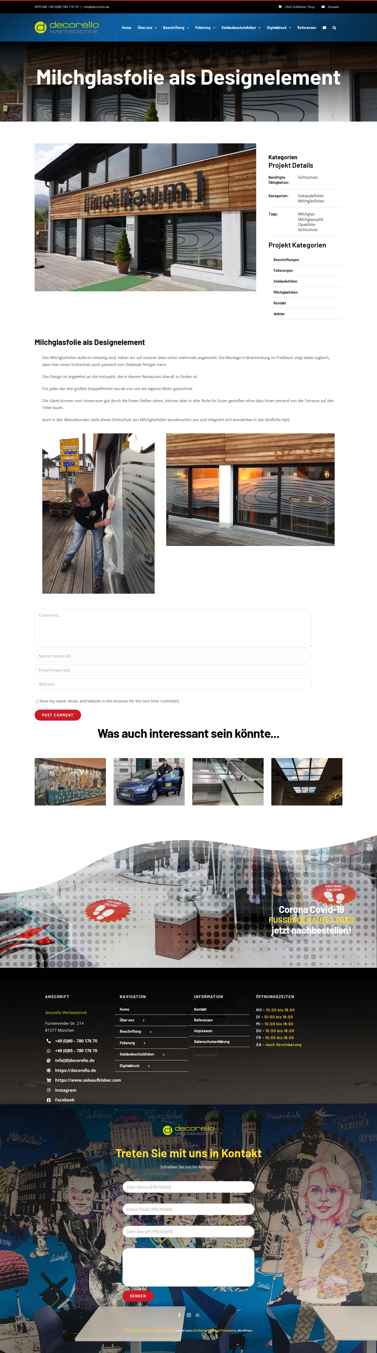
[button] (334, 27)
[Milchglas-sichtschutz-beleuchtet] (250, 435)
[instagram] (189, 1315)
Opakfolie (306, 224)
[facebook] (179, 1315)
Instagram (65, 1090)
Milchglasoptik (310, 219)
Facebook (65, 1100)
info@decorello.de (96, 7)
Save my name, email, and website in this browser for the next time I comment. (110, 700)
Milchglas (306, 213)
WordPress (244, 1330)
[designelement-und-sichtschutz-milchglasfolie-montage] (98, 435)
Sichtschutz (308, 177)
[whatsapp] (198, 1315)
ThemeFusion (183, 1330)
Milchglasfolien (311, 200)
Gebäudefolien (311, 195)
